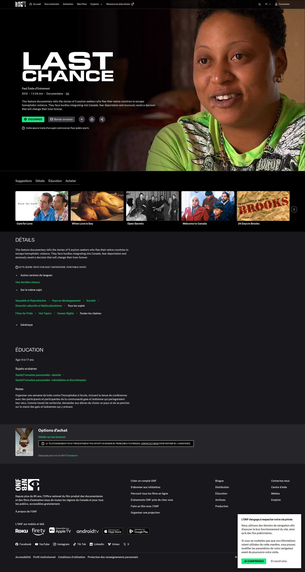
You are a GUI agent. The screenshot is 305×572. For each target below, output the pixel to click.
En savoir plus (279, 561)
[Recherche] (260, 4)
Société (90, 300)
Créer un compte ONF (143, 480)
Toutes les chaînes (90, 313)
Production (221, 506)
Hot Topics (45, 313)
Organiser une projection (145, 512)
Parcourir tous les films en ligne (149, 493)
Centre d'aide (279, 487)
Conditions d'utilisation (71, 557)
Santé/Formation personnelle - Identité (38, 375)
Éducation (55, 181)
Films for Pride (24, 313)
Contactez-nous (150, 444)
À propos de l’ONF (26, 511)
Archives (220, 499)
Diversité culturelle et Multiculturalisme (38, 305)
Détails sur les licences (51, 437)
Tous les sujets (76, 305)
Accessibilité (23, 557)
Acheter (71, 181)
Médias (275, 493)
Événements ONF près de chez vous (152, 499)
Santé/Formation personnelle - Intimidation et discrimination (50, 380)
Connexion (72, 455)
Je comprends (254, 561)
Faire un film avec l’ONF (145, 506)
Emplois (276, 499)
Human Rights (65, 313)
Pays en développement (66, 300)
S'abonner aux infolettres (145, 487)
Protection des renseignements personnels (113, 557)
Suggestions (23, 181)
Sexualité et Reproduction (30, 300)
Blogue (219, 480)
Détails (40, 181)
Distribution (222, 487)
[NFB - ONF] (20, 4)
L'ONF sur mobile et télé (29, 524)
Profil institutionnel (44, 557)
